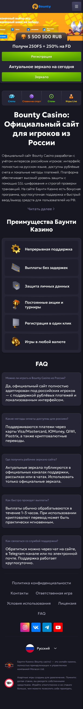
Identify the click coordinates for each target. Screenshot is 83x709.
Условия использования (29, 603)
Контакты (19, 593)
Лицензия (67, 603)
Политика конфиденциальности (41, 583)
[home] (41, 6)
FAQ (41, 613)
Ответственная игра (54, 593)
